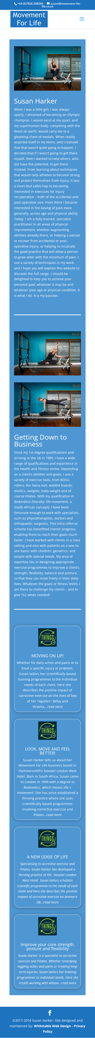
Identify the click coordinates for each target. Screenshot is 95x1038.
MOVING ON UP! (47, 655)
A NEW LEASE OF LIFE (47, 856)
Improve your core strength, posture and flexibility (48, 946)
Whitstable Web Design (52, 1026)
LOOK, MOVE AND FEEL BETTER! (47, 751)
